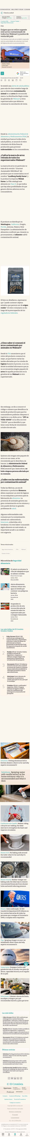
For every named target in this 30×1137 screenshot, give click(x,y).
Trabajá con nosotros (15, 1102)
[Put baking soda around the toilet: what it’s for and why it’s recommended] (15, 842)
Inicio (15, 1135)
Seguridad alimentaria (7, 22)
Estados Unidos (6, 553)
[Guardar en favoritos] (2, 73)
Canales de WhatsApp (14, 1096)
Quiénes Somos (8, 1099)
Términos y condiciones (15, 1111)
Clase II (13, 184)
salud (14, 509)
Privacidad (15, 1114)
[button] (26, 964)
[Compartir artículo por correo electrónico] (16, 80)
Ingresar (27, 1135)
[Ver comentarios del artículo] (20, 80)
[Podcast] (10, 1092)
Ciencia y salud (14, 21)
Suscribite (24, 1096)
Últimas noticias (5, 9)
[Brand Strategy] (24, 1088)
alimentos (16, 498)
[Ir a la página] (2, 13)
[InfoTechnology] (19, 1092)
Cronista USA (4, 21)
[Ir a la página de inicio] (15, 1084)
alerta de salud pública (20, 86)
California (15, 224)
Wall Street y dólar (17, 9)
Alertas (21, 1135)
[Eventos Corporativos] (16, 1088)
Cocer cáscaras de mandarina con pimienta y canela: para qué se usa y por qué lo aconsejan (17, 679)
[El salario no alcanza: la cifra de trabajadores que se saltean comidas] (5, 571)
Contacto (5, 1096)
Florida (3, 227)
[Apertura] (7, 1088)
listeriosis (4, 522)
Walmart (16, 99)
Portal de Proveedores (20, 1099)
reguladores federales (9, 313)
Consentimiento (15, 1117)
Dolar (9, 1135)
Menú (3, 1135)
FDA (9, 354)
